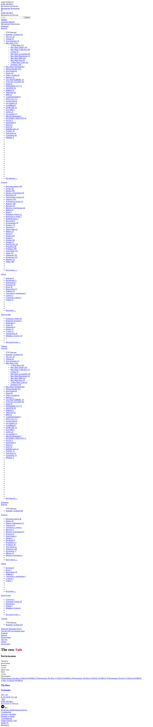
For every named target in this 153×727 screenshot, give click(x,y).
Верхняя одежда (14, 186)
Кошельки (10, 323)
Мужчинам (15, 8)
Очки (9, 325)
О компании (6, 712)
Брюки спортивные (15, 193)
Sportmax (16, 65)
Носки (9, 234)
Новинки (4, 26)
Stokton (10, 90)
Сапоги (9, 295)
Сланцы (10, 578)
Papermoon (11, 123)
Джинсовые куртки (15, 197)
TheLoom (11, 92)
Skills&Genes (12, 129)
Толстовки (12, 251)
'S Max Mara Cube (19, 62)
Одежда (4, 182)
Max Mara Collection (20, 50)
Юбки (10, 262)
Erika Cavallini (12, 75)
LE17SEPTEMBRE (15, 80)
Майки (10, 231)
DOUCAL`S (11, 99)
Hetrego (10, 77)
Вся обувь (11, 310)
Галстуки (10, 599)
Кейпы (10, 210)
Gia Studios (11, 103)
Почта (19, 629)
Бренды (4, 28)
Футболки (11, 257)
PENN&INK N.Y (14, 86)
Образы (4, 346)
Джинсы (11, 199)
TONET (10, 131)
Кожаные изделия (14, 321)
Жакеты (11, 204)
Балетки (10, 278)
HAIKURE (11, 107)
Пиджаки (10, 540)
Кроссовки (11, 289)
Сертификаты (6, 718)
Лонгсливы (11, 229)
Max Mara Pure (18, 60)
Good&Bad (11, 105)
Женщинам (5, 8)
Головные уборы (14, 319)
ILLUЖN (10, 110)
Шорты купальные (14, 555)
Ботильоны (11, 283)
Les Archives (11, 114)
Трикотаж (11, 255)
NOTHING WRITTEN (16, 118)
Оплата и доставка (8, 714)
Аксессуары (6, 314)
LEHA (9, 112)
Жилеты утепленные (15, 208)
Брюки (10, 191)
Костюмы (10, 221)
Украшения (11, 334)
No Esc (9, 120)
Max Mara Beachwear (20, 56)
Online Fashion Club (9, 721)
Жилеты (10, 206)
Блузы (10, 189)
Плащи (10, 242)
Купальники (12, 223)
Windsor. (10, 138)
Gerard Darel (11, 101)
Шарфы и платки (14, 336)
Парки (9, 238)
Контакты (5, 725)
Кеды (9, 287)
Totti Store (11, 133)
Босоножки (11, 280)
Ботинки (10, 285)
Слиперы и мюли (13, 298)
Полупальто (12, 244)
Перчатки (10, 327)
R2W (9, 127)
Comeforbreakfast (13, 97)
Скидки (4, 348)
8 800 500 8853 (7, 4)
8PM (9, 95)
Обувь (3, 274)
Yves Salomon (12, 41)
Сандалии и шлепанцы (16, 293)
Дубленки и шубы (14, 201)
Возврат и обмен (8, 716)
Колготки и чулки (14, 216)
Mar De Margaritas (14, 116)
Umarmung (11, 135)
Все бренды (12, 178)
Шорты (10, 259)
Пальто (10, 236)
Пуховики (11, 247)
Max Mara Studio (19, 47)
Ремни (9, 329)
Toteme (10, 39)
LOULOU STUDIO (15, 82)
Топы (10, 253)
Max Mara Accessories (20, 54)
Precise (9, 125)
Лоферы (10, 291)
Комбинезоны (12, 219)
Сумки (10, 331)
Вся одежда (11, 270)
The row (10, 37)
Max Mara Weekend (15, 67)
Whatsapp (12, 629)
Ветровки (11, 195)
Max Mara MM (18, 58)
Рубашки (11, 249)
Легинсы (10, 227)
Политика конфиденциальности (14, 710)
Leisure (15, 52)
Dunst (10, 73)
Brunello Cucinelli (14, 35)
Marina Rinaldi (13, 69)
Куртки (10, 225)
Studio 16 (4, 723)
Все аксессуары (13, 342)
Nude (9, 84)
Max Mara (12, 43)
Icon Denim (11, 71)
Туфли (9, 300)
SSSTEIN (11, 88)
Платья (10, 240)
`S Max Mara (17, 45)
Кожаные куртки (14, 214)
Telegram (4, 629)
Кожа (8, 212)
